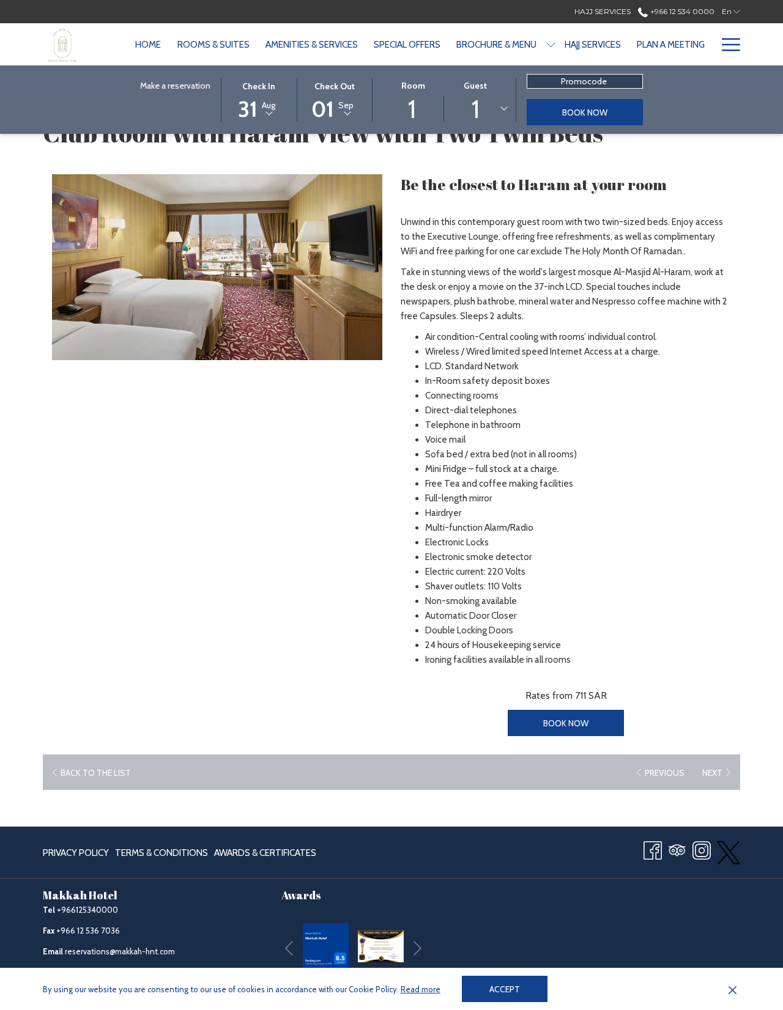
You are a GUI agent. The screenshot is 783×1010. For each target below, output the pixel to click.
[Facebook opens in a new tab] (653, 849)
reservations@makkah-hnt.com (120, 951)
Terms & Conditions (161, 852)
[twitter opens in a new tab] (728, 851)
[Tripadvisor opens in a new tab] (677, 849)
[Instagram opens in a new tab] (701, 849)
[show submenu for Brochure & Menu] (551, 44)
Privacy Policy (76, 852)
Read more (420, 989)
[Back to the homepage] (62, 44)
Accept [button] (504, 989)
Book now (584, 112)
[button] (259, 99)
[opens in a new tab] (326, 945)
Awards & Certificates (265, 856)
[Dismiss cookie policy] (732, 989)
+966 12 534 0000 (681, 11)
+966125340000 (87, 910)
